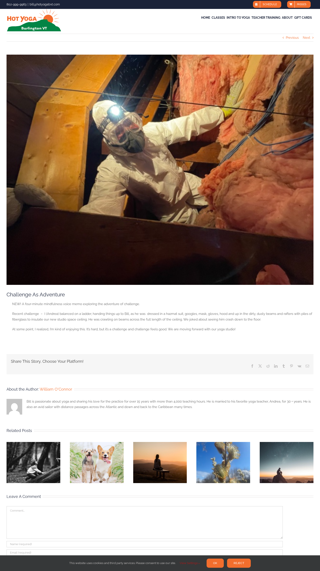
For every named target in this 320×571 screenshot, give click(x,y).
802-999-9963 (16, 4)
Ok (215, 563)
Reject (239, 563)
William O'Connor (56, 389)
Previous (292, 38)
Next (306, 38)
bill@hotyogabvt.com (45, 4)
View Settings (189, 563)
